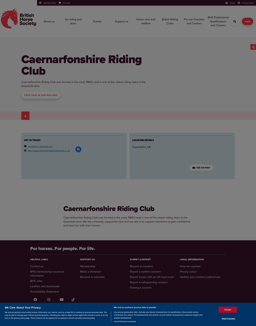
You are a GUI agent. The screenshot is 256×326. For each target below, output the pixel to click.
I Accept (227, 309)
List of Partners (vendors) (125, 321)
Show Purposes (228, 318)
